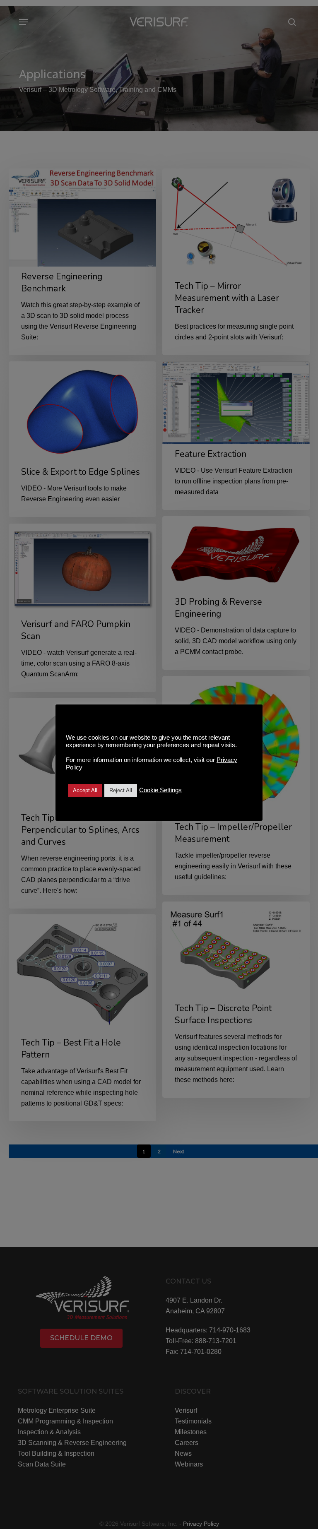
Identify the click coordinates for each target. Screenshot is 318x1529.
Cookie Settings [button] (160, 790)
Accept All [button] (85, 790)
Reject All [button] (120, 790)
